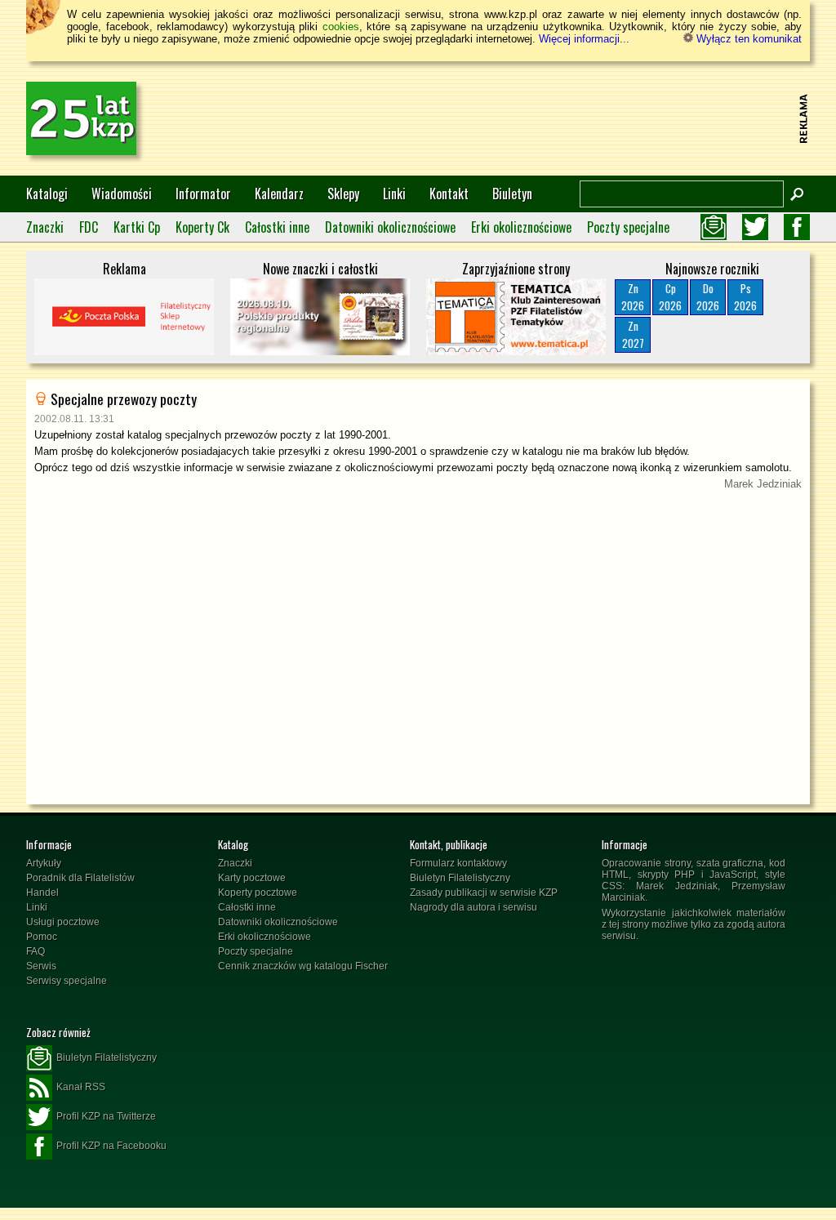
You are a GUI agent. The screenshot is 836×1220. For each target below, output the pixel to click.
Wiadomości (121, 193)
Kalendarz (279, 193)
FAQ (35, 951)
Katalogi (47, 193)
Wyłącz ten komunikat (747, 39)
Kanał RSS (80, 1087)
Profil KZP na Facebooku (111, 1145)
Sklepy (343, 193)
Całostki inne (277, 227)
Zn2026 (632, 297)
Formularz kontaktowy (458, 863)
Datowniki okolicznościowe (390, 227)
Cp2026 (670, 297)
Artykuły (43, 863)
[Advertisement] (496, 118)
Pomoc (41, 936)
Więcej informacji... (584, 39)
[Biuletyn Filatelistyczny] (713, 227)
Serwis (41, 966)
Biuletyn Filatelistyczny (460, 878)
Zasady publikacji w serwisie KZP (484, 892)
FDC (88, 227)
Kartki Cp (136, 227)
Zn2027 (633, 334)
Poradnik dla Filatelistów (80, 878)
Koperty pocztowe (257, 892)
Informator (203, 193)
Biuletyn (512, 193)
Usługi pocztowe (63, 922)
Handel (42, 892)
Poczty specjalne (628, 227)
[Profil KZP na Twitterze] (755, 227)
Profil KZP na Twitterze (106, 1116)
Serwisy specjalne (66, 980)
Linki (394, 193)
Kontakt (449, 193)
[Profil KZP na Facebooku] (797, 227)
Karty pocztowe (252, 878)
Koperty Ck (202, 227)
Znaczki (45, 227)
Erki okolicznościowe (521, 227)
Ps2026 (745, 297)
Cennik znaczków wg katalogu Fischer (303, 966)
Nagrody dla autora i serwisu (473, 907)
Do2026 (707, 297)
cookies (340, 26)
